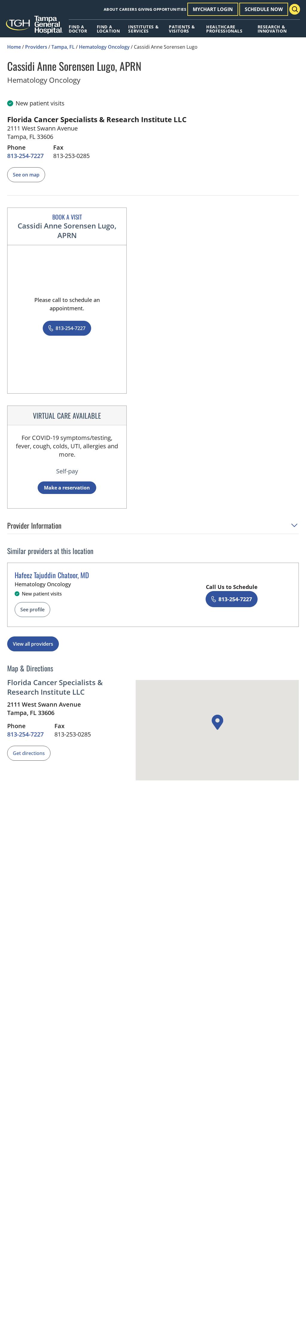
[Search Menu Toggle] (294, 9)
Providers (36, 47)
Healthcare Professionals (224, 29)
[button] (153, 527)
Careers (128, 9)
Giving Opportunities (162, 9)
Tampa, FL (63, 47)
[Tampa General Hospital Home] (34, 27)
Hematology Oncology (104, 47)
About (111, 9)
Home (14, 47)
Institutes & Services (143, 29)
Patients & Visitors (182, 29)
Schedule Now (264, 9)
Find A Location (108, 29)
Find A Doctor (78, 29)
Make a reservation (67, 487)
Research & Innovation (272, 29)
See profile (32, 609)
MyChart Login (213, 9)
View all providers (33, 644)
